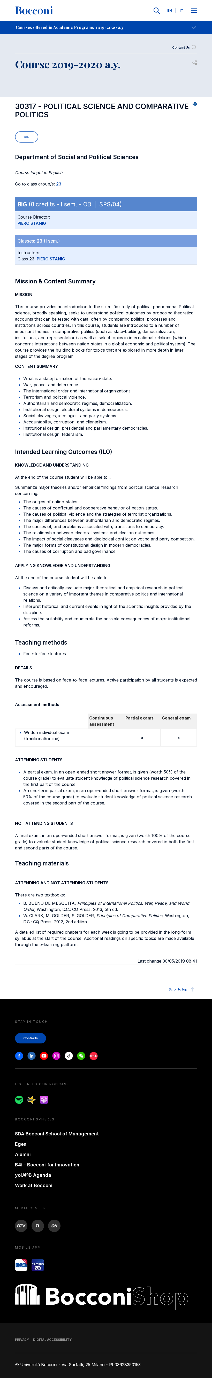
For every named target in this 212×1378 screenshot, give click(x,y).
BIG (26, 137)
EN (169, 10)
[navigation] (106, 27)
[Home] (34, 10)
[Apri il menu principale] (194, 10)
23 (58, 184)
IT (181, 10)
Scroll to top (178, 989)
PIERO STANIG (32, 223)
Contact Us (181, 47)
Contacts (30, 1038)
